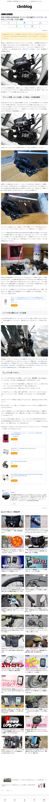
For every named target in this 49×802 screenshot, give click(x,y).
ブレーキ (3, 14)
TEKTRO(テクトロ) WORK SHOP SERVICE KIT (23, 448)
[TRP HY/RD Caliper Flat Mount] (6, 464)
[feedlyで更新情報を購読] (13, 504)
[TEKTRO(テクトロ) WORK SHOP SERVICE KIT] (6, 451)
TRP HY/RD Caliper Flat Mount (19, 461)
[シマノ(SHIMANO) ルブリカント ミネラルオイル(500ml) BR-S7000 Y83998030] (6, 437)
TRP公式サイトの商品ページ (29, 49)
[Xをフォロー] (11, 504)
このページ (8, 229)
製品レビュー (10, 14)
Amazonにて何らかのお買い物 (19, 36)
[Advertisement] (24, 766)
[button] (32, 26)
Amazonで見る (14, 305)
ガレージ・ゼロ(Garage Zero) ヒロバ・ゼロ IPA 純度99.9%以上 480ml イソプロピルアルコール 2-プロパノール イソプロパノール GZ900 (28, 299)
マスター (13, 492)
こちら (21, 111)
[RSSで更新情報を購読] (15, 504)
